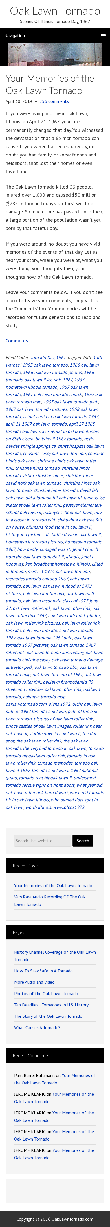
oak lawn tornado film (55, 667)
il (62, 556)
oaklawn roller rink (63, 689)
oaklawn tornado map (44, 696)
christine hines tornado (56, 490)
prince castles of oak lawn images (38, 726)
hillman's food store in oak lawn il (58, 527)
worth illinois (38, 807)
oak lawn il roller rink (43, 593)
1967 (67, 379)
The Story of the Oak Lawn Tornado (48, 1016)
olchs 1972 (59, 704)
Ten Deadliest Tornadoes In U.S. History (51, 1005)
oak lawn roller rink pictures (33, 623)
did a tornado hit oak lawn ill (53, 497)
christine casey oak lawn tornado (54, 453)
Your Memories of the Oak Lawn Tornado (50, 84)
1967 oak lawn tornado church (52, 394)
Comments (17, 340)
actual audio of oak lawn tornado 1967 (60, 416)
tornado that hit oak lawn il (45, 777)
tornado (96, 748)
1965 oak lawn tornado (45, 365)
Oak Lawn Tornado (55, 10)
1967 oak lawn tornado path (70, 402)
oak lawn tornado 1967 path (44, 637)
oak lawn (32, 586)
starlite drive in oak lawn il (54, 733)
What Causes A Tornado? (37, 1027)
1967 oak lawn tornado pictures (36, 409)
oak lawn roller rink (71, 608)
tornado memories (54, 763)
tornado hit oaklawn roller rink (35, 755)
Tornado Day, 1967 (48, 357)
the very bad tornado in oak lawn (54, 748)
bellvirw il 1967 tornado (58, 438)
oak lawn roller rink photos (74, 615)
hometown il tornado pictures (34, 542)
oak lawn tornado (40, 630)
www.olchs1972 (68, 807)
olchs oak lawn (87, 704)
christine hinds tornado (37, 468)
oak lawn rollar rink (31, 608)
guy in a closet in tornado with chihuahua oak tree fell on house (54, 519)
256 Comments (54, 101)
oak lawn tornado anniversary (55, 652)
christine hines (49, 475)
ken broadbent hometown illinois (57, 564)
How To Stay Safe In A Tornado (43, 971)
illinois (72, 556)
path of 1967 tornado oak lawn (36, 711)
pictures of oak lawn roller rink (63, 719)
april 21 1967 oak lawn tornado (36, 424)
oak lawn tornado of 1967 (57, 674)
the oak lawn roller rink (38, 741)
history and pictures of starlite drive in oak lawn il (53, 534)
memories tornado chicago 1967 (37, 578)
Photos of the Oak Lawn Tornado (46, 993)
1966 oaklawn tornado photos (52, 372)
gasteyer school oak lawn (67, 512)
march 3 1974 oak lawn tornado (59, 571)
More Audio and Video (34, 982)
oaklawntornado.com (26, 704)
